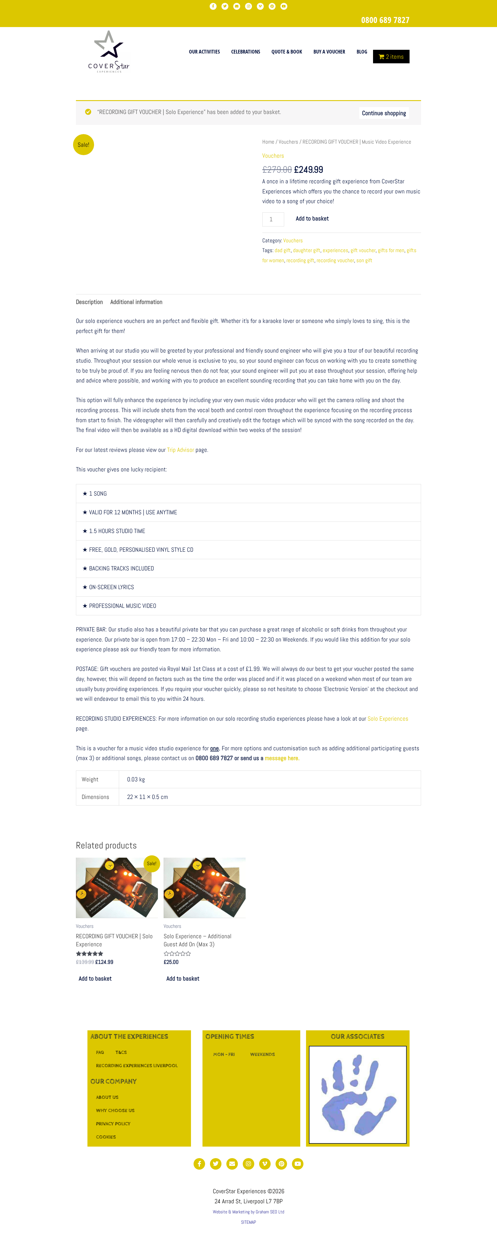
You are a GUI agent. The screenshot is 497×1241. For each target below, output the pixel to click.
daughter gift (306, 250)
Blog (362, 51)
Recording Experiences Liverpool (137, 1066)
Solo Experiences (388, 718)
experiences (335, 250)
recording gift (300, 260)
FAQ (100, 1052)
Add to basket (312, 218)
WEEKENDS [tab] (262, 1054)
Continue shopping (384, 113)
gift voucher (363, 250)
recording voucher (335, 260)
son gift (364, 260)
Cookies (106, 1137)
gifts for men (391, 250)
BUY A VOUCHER (329, 51)
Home (268, 141)
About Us (107, 1097)
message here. (282, 758)
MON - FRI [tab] (224, 1054)
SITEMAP (248, 1222)
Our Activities (204, 51)
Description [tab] (89, 302)
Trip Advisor (180, 450)
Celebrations (245, 51)
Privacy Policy (113, 1124)
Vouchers (288, 141)
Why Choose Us (115, 1111)
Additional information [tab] (136, 302)
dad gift (283, 250)
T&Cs (121, 1052)
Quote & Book (287, 51)
